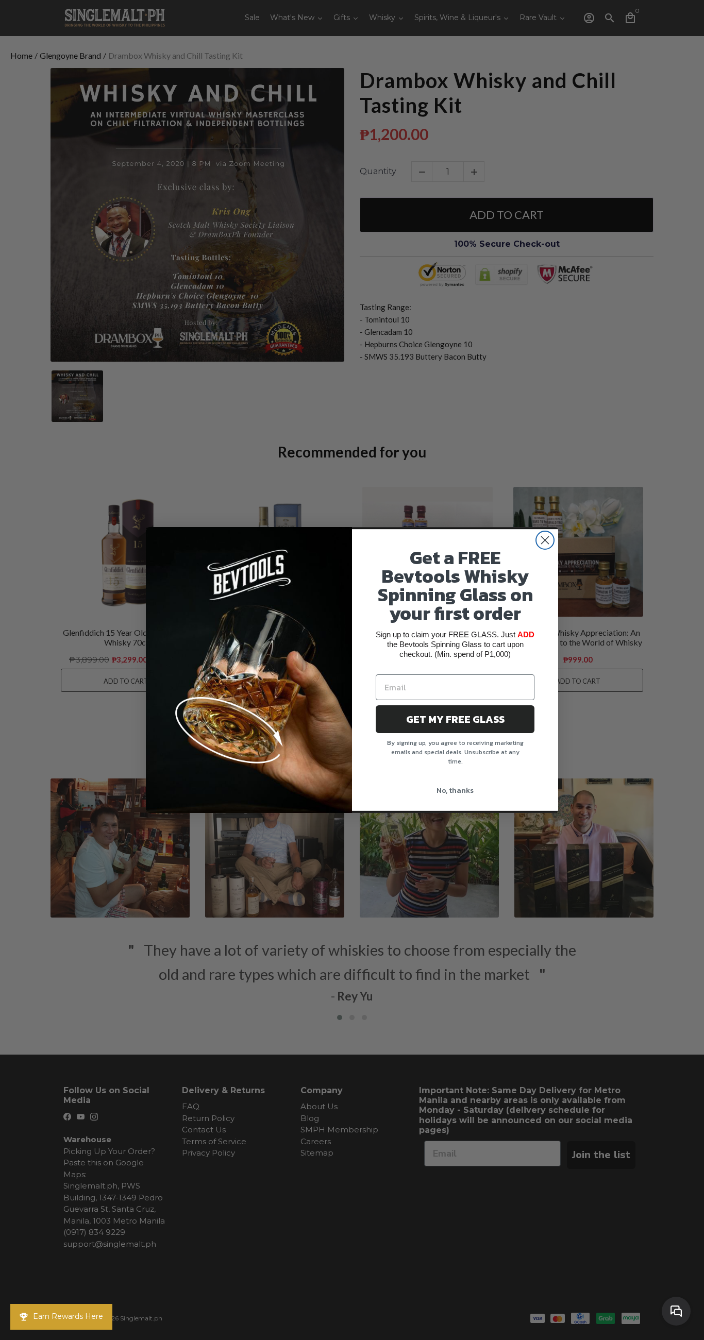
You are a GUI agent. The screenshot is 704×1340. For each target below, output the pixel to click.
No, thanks (455, 790)
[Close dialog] (545, 540)
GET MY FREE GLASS (455, 719)
